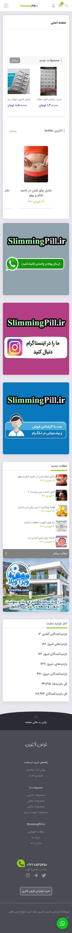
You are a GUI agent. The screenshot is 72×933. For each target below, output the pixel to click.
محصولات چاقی (36, 801)
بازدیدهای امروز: (56, 644)
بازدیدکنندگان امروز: (54, 654)
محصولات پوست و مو (36, 812)
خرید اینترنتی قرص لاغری (36, 891)
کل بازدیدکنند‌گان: (56, 694)
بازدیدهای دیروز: (56, 664)
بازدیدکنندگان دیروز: (54, 674)
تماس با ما (36, 843)
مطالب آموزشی (36, 832)
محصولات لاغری (36, 795)
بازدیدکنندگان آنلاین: (54, 634)
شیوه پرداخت (36, 775)
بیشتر (15, 60)
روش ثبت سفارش (36, 770)
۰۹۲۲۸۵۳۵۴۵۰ (37, 864)
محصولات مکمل (36, 806)
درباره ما (36, 837)
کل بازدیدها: (59, 684)
